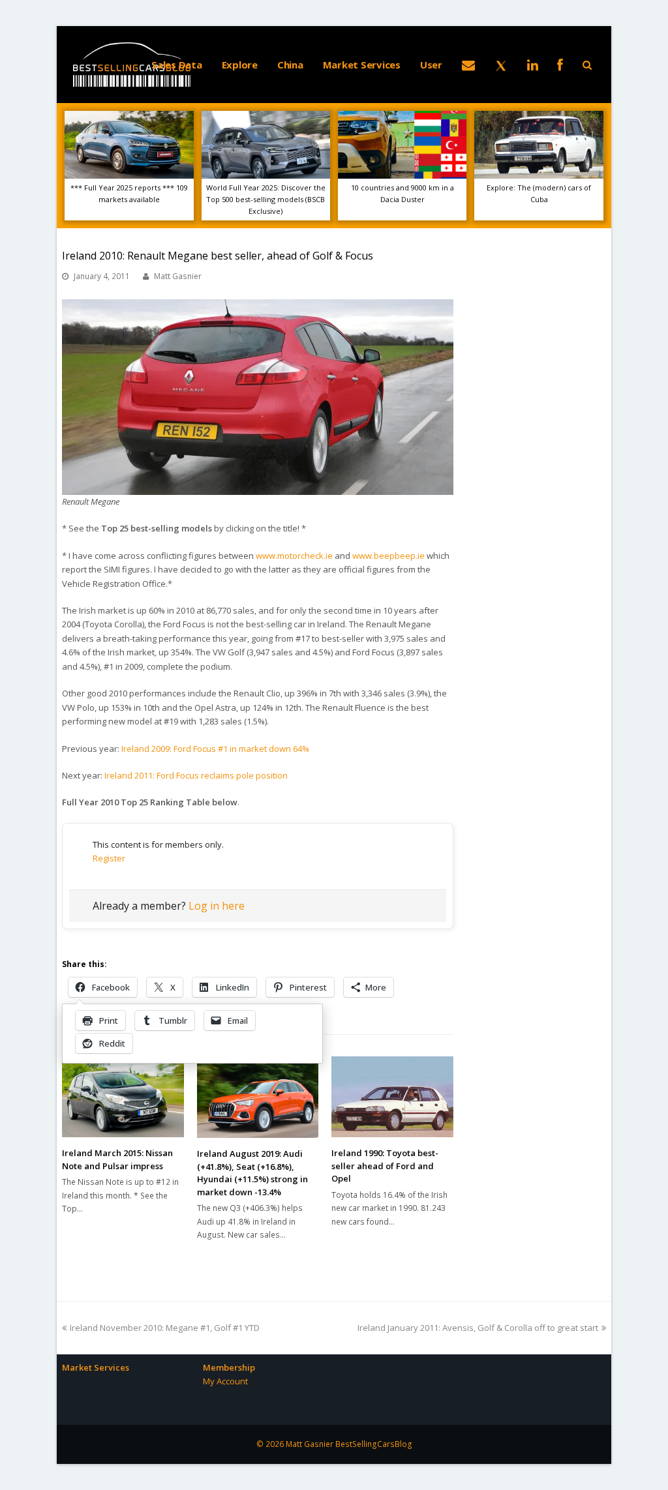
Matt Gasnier (178, 276)
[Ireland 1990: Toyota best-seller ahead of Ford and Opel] (392, 1096)
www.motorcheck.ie (294, 555)
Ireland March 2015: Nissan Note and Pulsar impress (117, 1159)
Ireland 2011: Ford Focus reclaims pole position (196, 775)
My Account (225, 1381)
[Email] (468, 64)
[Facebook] (560, 64)
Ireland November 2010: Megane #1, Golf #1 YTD (164, 1328)
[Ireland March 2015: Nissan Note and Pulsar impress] (123, 1096)
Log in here (217, 906)
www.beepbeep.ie (388, 555)
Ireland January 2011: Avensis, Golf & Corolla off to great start (477, 1328)
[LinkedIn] (532, 64)
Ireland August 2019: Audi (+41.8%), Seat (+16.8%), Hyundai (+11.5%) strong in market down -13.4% (252, 1173)
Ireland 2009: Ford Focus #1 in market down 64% (215, 748)
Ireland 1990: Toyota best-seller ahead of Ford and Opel (384, 1165)
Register (109, 858)
